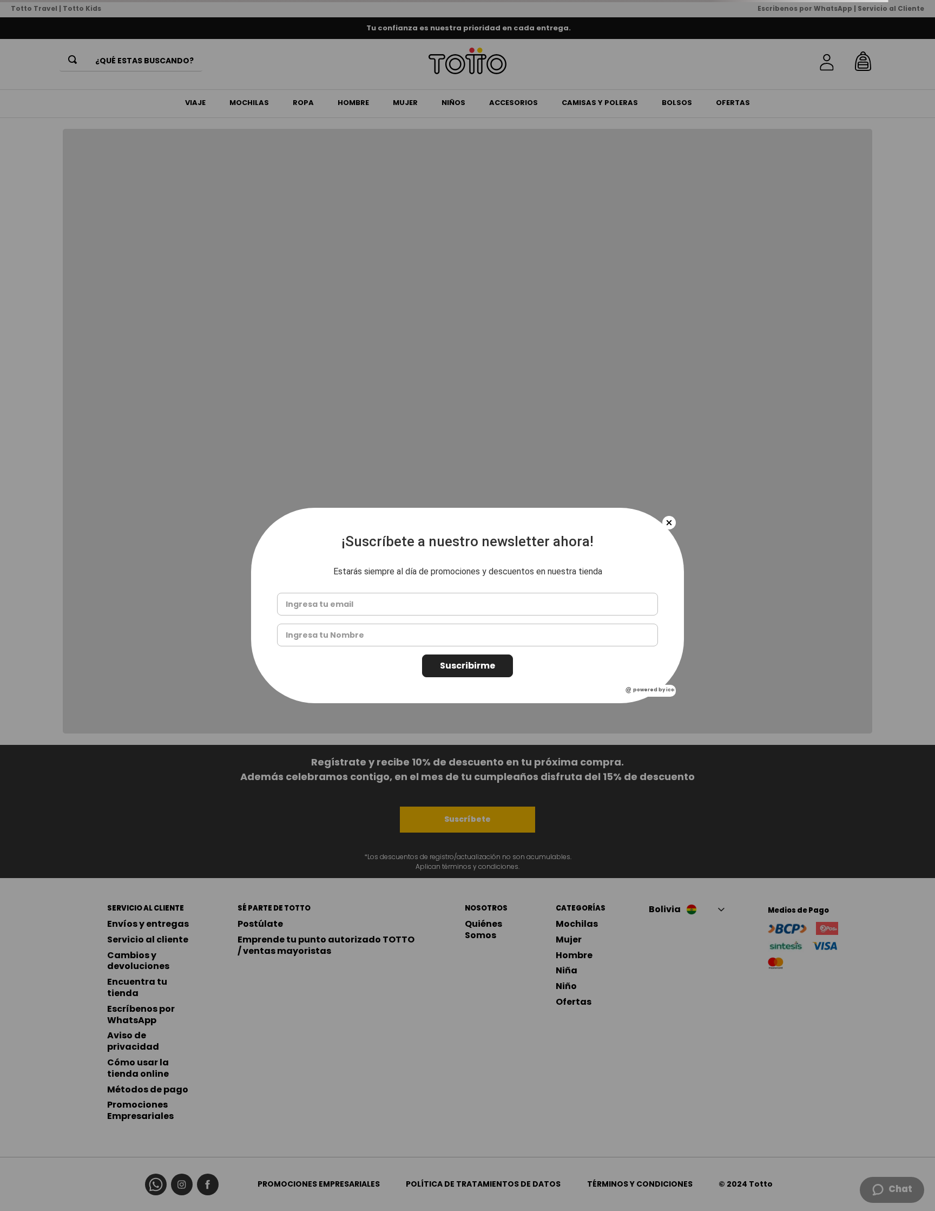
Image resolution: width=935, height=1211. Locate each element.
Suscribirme (467, 665)
